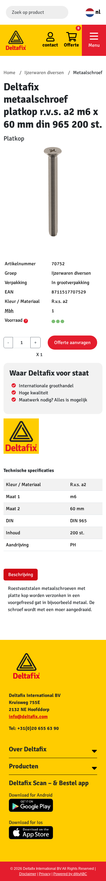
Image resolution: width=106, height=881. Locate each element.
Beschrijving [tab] (20, 575)
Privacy (45, 874)
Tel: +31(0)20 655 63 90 (34, 728)
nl (97, 12)
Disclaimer (27, 874)
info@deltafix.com (28, 717)
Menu (94, 45)
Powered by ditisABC (70, 874)
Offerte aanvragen (72, 343)
